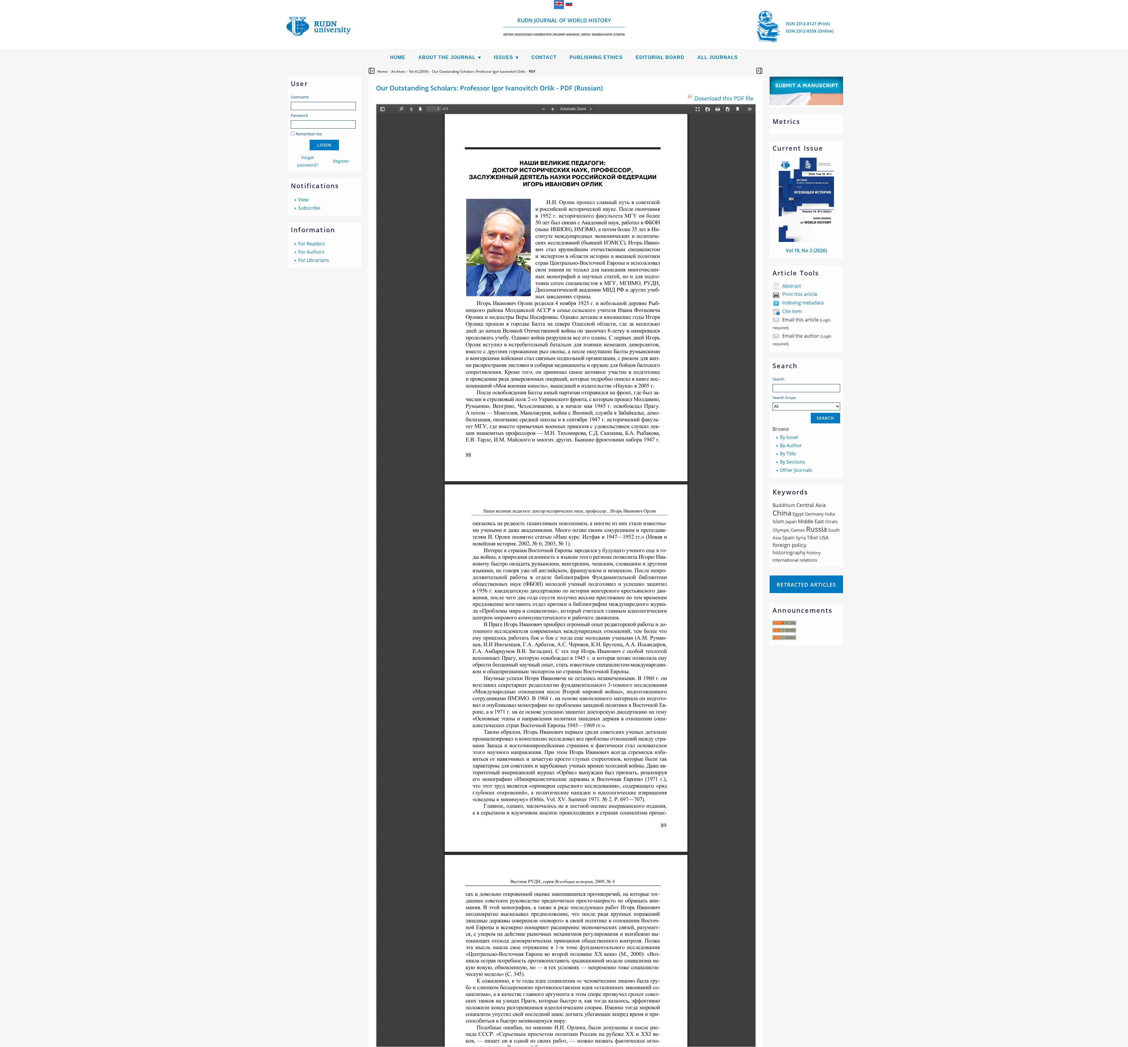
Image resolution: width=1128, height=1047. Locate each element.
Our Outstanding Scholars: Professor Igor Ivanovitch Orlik (478, 71)
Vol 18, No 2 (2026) (806, 250)
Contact (544, 57)
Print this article (800, 294)
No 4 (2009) (418, 71)
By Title (788, 453)
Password (299, 115)
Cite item (792, 311)
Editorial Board (660, 57)
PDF (532, 71)
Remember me (309, 134)
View (303, 199)
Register (341, 161)
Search (778, 379)
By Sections (792, 462)
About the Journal (447, 57)
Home (397, 57)
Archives (398, 71)
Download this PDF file (723, 98)
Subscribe (309, 208)
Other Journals (796, 470)
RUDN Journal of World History (564, 26)
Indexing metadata (803, 302)
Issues (503, 57)
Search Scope (784, 397)
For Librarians (313, 260)
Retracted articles (806, 584)
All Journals (717, 57)
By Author (791, 445)
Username (300, 97)
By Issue (789, 437)
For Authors (311, 252)
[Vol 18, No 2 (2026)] (806, 240)
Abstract (791, 286)
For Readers (311, 243)
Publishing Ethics (596, 57)
